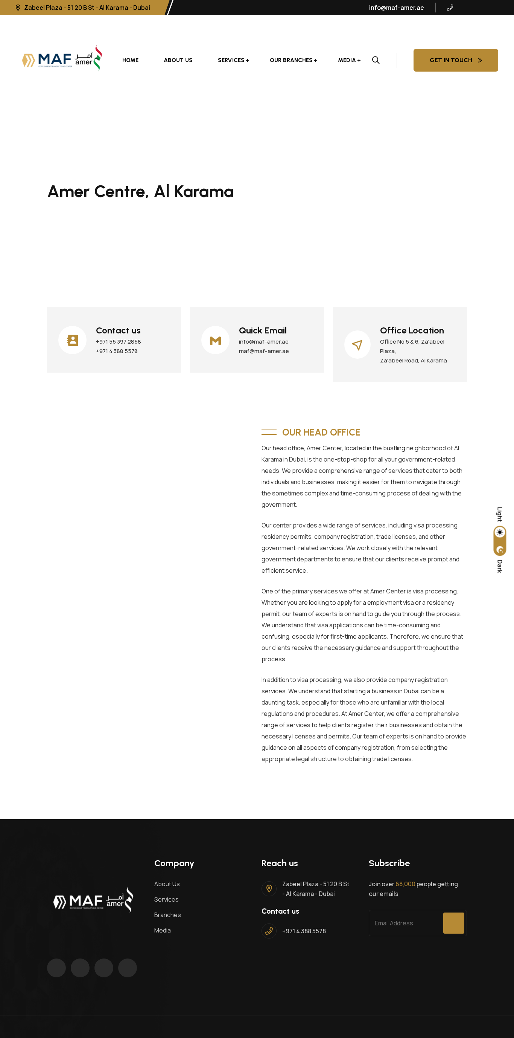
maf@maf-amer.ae (264, 351)
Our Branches (291, 60)
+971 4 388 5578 (117, 351)
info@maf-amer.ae (396, 7)
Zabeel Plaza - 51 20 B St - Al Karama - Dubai (87, 7)
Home (130, 60)
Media (347, 60)
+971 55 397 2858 (118, 341)
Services (231, 60)
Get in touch (451, 60)
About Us (178, 60)
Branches (92, 176)
